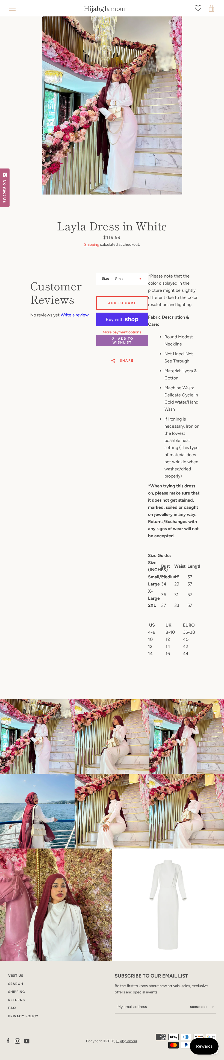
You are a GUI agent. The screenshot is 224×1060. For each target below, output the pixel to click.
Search (15, 984)
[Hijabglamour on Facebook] (8, 1040)
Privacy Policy (23, 1016)
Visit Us (15, 976)
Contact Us (4, 190)
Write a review (75, 315)
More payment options (122, 332)
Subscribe (199, 1007)
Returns (16, 1000)
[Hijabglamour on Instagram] (17, 1040)
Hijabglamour (105, 8)
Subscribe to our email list (151, 976)
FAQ (12, 1008)
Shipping (91, 244)
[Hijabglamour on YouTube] (27, 1040)
